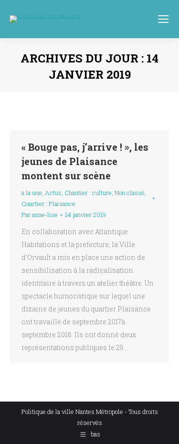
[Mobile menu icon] (163, 19)
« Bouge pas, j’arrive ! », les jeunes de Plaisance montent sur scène (84, 161)
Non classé (130, 192)
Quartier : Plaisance (48, 203)
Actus (53, 192)
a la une (31, 192)
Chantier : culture (88, 192)
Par (39, 214)
